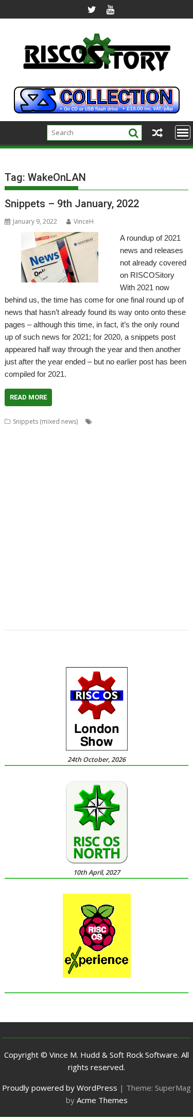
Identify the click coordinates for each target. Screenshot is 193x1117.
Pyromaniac (22, 545)
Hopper (44, 495)
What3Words (144, 607)
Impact (70, 495)
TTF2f (174, 582)
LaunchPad (162, 495)
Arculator (160, 433)
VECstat (15, 607)
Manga (14, 508)
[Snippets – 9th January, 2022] (59, 238)
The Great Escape (111, 582)
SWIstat (159, 569)
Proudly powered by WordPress (59, 1087)
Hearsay (17, 495)
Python (53, 545)
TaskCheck (51, 582)
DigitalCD (98, 470)
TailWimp (18, 582)
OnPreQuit (45, 520)
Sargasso (18, 557)
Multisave (93, 508)
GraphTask (158, 483)
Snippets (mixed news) (45, 421)
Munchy (122, 508)
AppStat (131, 433)
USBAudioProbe (28, 594)
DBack (76, 458)
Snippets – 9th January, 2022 (72, 203)
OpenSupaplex (120, 520)
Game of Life (102, 483)
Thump (152, 582)
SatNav (46, 557)
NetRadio (151, 508)
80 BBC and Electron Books (134, 421)
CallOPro (84, 446)
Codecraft (150, 446)
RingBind (80, 545)
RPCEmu (166, 545)
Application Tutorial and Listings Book (60, 433)
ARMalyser (20, 446)
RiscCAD (109, 545)
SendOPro (75, 557)
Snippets (134, 557)
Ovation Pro (163, 520)
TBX (76, 582)
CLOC (123, 446)
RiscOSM (138, 545)
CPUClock (19, 458)
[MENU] (182, 132)
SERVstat (106, 557)
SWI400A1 (130, 569)
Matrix (67, 508)
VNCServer (45, 607)
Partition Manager (60, 532)
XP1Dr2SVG (21, 619)
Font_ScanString (57, 483)
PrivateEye (142, 532)
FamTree (17, 483)
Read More (28, 397)
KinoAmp (128, 495)
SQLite (160, 557)
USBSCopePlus (149, 594)
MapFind (41, 508)
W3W (72, 607)
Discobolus (132, 470)
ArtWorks (52, 446)
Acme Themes (102, 1100)
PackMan (17, 532)
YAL (47, 619)
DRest (161, 470)
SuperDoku (95, 569)
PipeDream (107, 532)
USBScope (109, 594)
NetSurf (15, 520)
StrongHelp (58, 569)
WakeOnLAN (102, 607)
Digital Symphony (55, 470)
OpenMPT (79, 520)
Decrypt (101, 458)
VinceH (84, 221)
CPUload (50, 458)
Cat (106, 446)
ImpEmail (97, 495)
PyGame (174, 532)
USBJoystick (73, 594)
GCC (131, 483)
